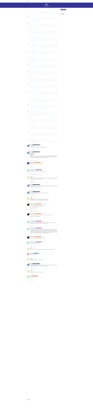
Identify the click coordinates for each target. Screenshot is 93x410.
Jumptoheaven (33, 210)
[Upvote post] (55, 145)
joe (31, 150)
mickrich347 (32, 163)
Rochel (32, 184)
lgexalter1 (32, 381)
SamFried (32, 144)
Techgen (32, 290)
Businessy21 (32, 224)
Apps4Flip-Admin (34, 211)
